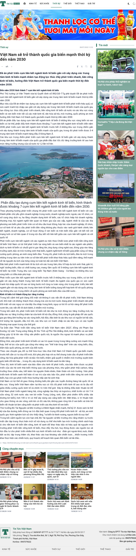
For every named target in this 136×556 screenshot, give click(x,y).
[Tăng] (12, 66)
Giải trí (91, 4)
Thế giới (67, 4)
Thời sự (56, 4)
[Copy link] (86, 66)
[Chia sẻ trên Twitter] (81, 66)
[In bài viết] (91, 66)
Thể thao (79, 4)
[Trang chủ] (24, 3)
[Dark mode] (129, 4)
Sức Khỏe (44, 4)
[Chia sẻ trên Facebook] (77, 66)
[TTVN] (5, 533)
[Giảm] (2, 66)
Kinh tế (33, 4)
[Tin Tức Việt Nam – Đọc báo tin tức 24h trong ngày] (10, 3)
